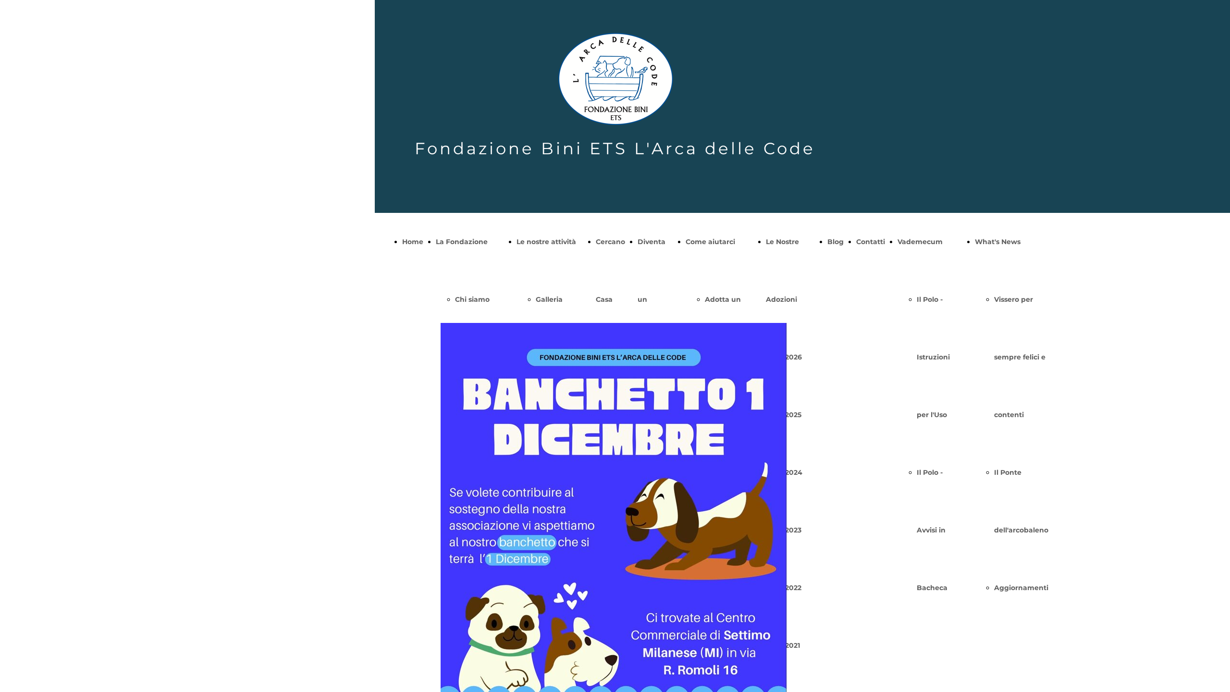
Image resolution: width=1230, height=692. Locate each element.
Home (412, 241)
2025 (793, 414)
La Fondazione (462, 241)
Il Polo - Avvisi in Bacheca (932, 530)
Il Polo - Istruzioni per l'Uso (933, 357)
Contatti (870, 241)
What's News (998, 241)
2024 (793, 472)
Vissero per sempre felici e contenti (1020, 357)
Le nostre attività (546, 241)
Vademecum (920, 241)
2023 (793, 530)
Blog (835, 241)
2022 (793, 587)
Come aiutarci (710, 241)
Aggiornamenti (1021, 587)
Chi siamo (472, 299)
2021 (792, 645)
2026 (793, 357)
